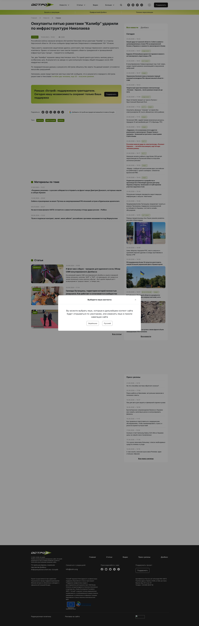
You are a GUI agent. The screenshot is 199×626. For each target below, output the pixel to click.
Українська (92, 323)
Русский (107, 323)
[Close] (135, 300)
